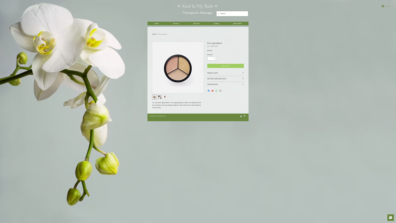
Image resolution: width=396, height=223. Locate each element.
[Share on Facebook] (208, 91)
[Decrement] (209, 58)
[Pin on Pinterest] (212, 91)
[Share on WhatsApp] (216, 91)
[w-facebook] (241, 117)
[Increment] (215, 58)
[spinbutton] (212, 58)
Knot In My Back (197, 6)
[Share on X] (220, 91)
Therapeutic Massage (197, 13)
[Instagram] (244, 116)
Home (154, 34)
